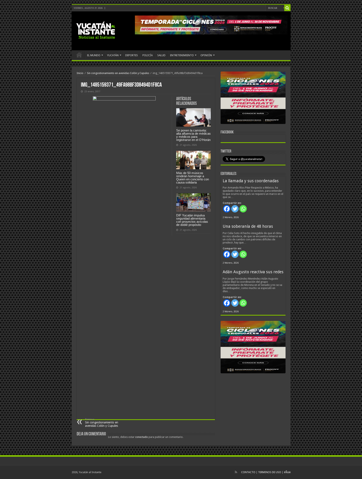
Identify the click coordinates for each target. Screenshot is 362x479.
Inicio (80, 73)
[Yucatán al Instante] (96, 31)
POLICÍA (147, 55)
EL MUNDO (93, 55)
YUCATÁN (113, 55)
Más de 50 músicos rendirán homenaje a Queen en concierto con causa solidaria (192, 177)
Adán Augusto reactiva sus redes (253, 271)
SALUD (161, 55)
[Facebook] (226, 208)
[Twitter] (235, 208)
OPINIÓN (206, 55)
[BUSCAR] (287, 8)
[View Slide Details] (253, 99)
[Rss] (236, 472)
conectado (141, 437)
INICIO (79, 54)
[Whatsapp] (243, 208)
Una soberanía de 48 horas (248, 226)
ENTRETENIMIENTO (182, 55)
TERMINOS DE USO (269, 472)
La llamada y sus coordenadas (251, 180)
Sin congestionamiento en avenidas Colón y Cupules (118, 73)
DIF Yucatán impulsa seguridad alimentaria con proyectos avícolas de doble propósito (192, 219)
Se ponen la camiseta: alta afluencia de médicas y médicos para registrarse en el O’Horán (193, 135)
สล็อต (287, 472)
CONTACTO (248, 472)
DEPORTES (131, 55)
